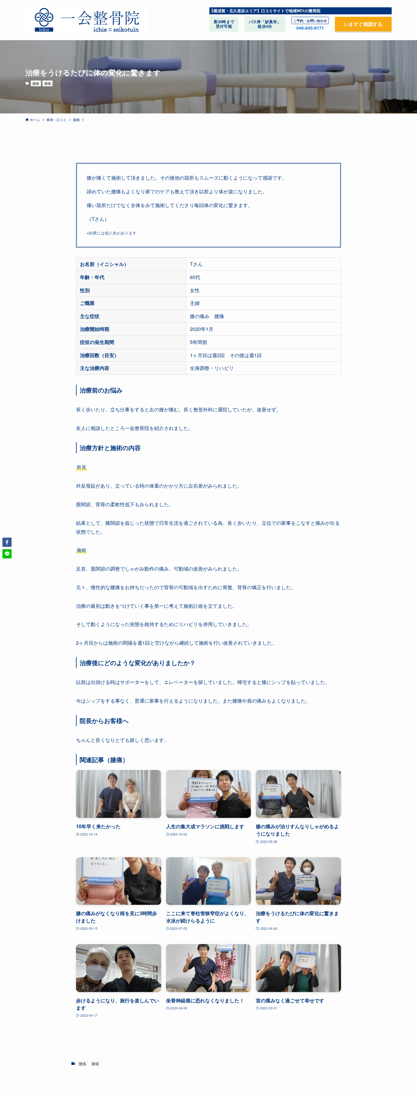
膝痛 (47, 83)
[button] (7, 542)
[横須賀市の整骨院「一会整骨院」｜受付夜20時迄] (86, 20)
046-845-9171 (310, 28)
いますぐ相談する (363, 23)
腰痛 (35, 83)
